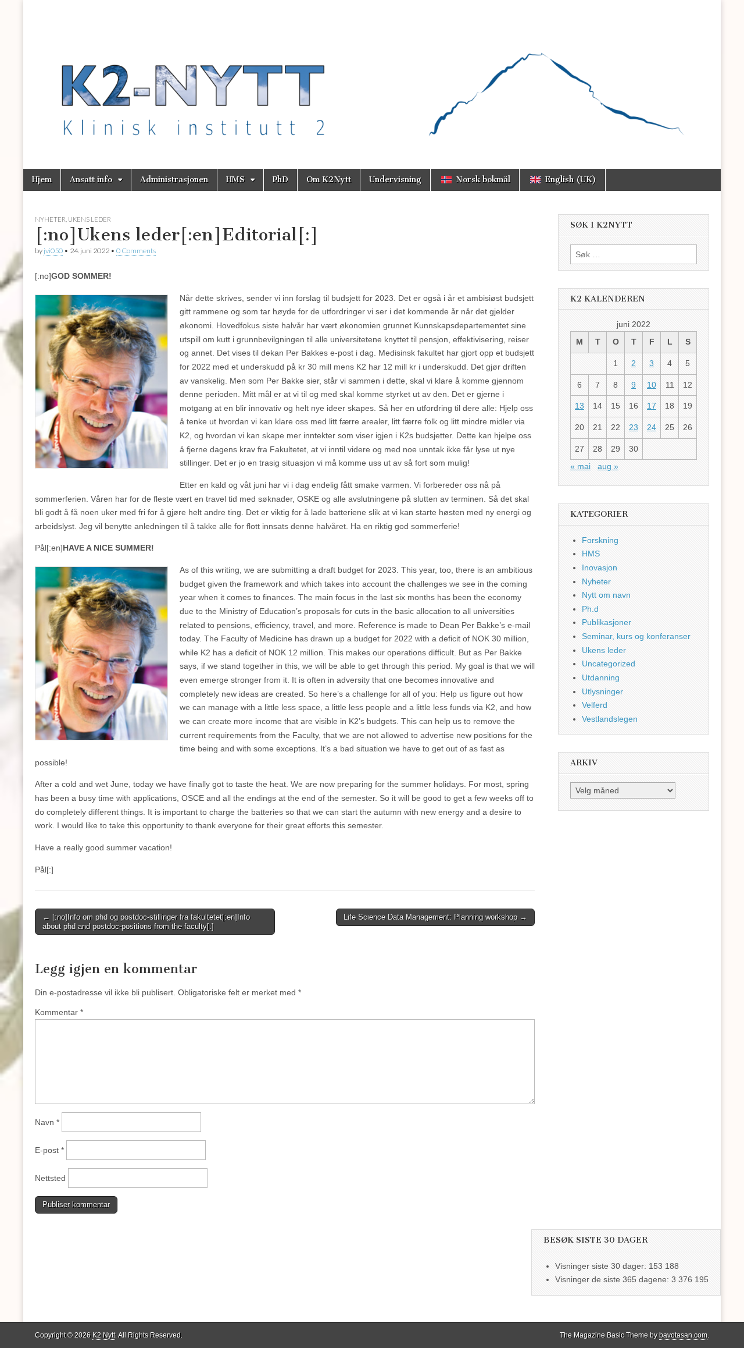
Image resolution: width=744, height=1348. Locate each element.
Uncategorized (608, 663)
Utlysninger (602, 691)
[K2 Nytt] (372, 75)
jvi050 (53, 250)
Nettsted (50, 1178)
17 (651, 405)
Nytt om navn (606, 594)
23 (633, 427)
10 (651, 384)
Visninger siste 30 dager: (602, 1266)
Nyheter (50, 219)
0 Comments (136, 250)
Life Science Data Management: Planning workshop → (435, 917)
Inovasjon (599, 567)
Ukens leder (89, 219)
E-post (49, 1150)
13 (579, 405)
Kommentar (59, 1012)
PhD (280, 180)
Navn (47, 1122)
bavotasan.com (683, 1335)
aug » (608, 466)
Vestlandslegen (610, 718)
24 (651, 427)
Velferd (594, 705)
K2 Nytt (103, 1335)
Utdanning (601, 677)
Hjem (42, 180)
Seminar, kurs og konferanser (636, 636)
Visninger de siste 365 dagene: (613, 1279)
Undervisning (395, 180)
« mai (580, 466)
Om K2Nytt (328, 180)
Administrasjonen (174, 180)
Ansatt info (91, 180)
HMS (235, 180)
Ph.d (590, 608)
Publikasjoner (606, 622)
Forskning (600, 540)
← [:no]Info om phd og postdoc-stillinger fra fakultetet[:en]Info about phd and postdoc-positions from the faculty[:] (146, 922)
